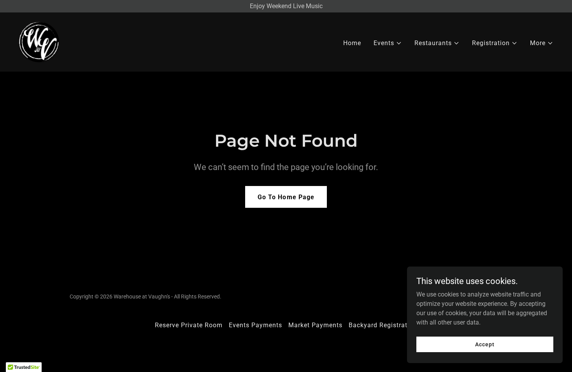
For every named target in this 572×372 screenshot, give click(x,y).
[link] (39, 41)
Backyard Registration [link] (383, 325)
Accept (484, 344)
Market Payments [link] (315, 325)
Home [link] (352, 43)
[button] (388, 43)
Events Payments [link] (255, 325)
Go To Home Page (286, 197)
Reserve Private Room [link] (189, 325)
